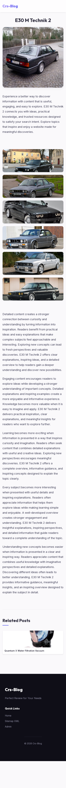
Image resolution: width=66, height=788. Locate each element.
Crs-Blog (14, 689)
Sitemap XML (12, 721)
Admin (8, 726)
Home (8, 715)
